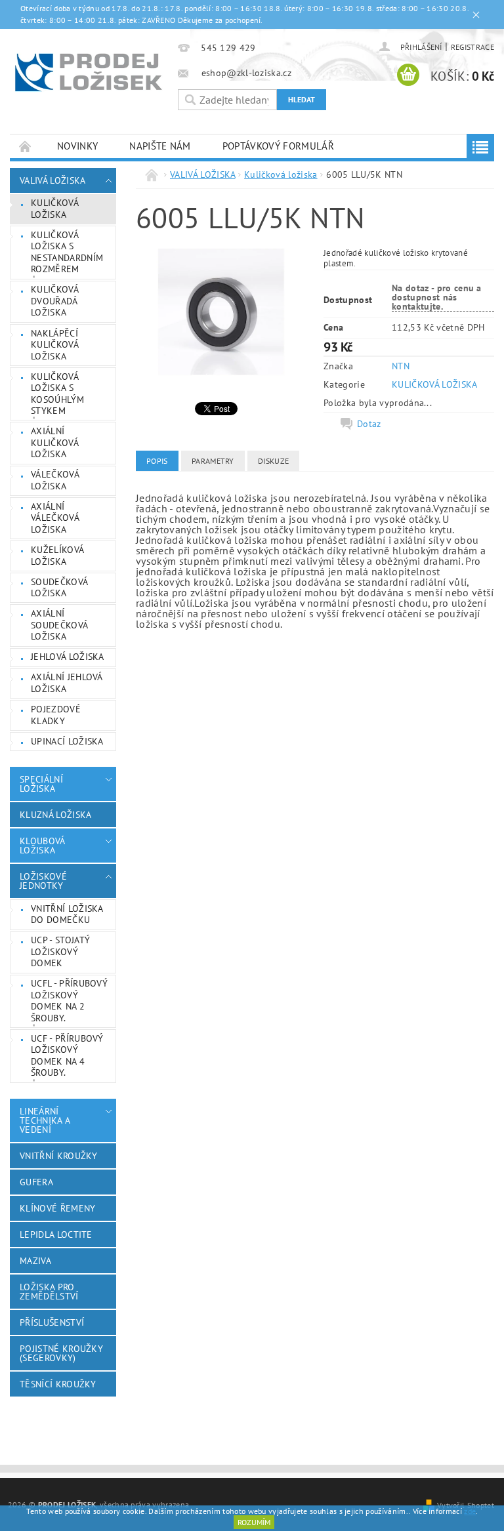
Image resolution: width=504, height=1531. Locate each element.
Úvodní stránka (25, 145)
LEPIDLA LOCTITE (56, 1234)
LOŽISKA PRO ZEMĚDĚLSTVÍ (49, 1291)
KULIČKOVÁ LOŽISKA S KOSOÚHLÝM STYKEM (57, 394)
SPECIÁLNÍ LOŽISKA (41, 783)
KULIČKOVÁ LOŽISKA (434, 384)
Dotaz (369, 424)
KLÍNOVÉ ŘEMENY (57, 1208)
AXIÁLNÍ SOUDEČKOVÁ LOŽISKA (59, 624)
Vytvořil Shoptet (465, 1505)
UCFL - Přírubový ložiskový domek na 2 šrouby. (69, 1000)
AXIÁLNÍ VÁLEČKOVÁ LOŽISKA (55, 517)
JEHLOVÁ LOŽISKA (67, 657)
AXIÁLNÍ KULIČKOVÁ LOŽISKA (55, 442)
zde (470, 1511)
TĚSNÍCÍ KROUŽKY (58, 1384)
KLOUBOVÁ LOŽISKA (42, 845)
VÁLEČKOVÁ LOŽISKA (55, 480)
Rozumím (254, 1522)
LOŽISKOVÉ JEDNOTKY (43, 880)
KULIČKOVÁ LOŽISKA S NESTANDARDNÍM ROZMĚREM (67, 252)
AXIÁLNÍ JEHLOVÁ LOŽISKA (67, 683)
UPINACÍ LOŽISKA (67, 741)
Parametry (213, 461)
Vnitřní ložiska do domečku (67, 914)
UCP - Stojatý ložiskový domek (60, 951)
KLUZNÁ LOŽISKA (55, 815)
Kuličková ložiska (55, 208)
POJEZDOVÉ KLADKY (56, 715)
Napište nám (160, 146)
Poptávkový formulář (278, 146)
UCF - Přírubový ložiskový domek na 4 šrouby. (67, 1055)
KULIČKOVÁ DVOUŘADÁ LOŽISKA (55, 300)
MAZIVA (35, 1261)
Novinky (77, 146)
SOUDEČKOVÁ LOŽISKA (59, 588)
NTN (401, 366)
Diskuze (273, 461)
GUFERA (36, 1182)
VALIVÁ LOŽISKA (52, 180)
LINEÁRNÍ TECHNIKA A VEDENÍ (45, 1120)
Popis (157, 461)
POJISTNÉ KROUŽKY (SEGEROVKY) (61, 1353)
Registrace (472, 47)
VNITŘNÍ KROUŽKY (59, 1156)
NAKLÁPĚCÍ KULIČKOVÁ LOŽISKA (55, 344)
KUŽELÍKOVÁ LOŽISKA (57, 555)
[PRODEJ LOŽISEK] (88, 72)
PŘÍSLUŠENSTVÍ (52, 1322)
